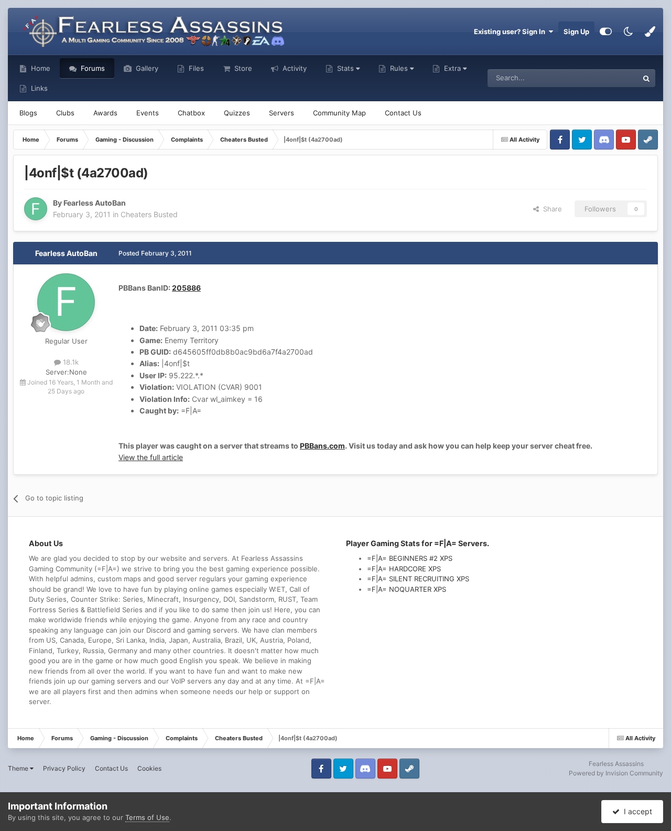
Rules (399, 68)
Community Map (339, 113)
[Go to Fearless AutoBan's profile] (35, 208)
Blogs (28, 113)
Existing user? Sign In (511, 31)
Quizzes (237, 113)
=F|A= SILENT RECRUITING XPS (418, 578)
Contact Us (403, 113)
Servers (281, 113)
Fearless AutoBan (66, 253)
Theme (19, 768)
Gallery (146, 68)
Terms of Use (147, 817)
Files (195, 68)
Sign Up (576, 31)
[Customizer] (605, 31)
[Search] (646, 78)
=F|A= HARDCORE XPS (404, 568)
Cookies (149, 768)
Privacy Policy (64, 768)
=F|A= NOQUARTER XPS (406, 589)
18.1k (70, 362)
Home (39, 68)
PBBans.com (322, 445)
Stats (345, 68)
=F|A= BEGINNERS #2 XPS (409, 558)
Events (147, 113)
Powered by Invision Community (616, 773)
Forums (92, 68)
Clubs (65, 113)
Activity (293, 68)
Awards (105, 113)
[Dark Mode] (628, 31)
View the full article (150, 457)
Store (242, 68)
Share (550, 209)
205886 (186, 287)
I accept (636, 811)
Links (38, 88)
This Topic (608, 78)
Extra (452, 68)
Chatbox (191, 113)
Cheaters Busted (149, 214)
